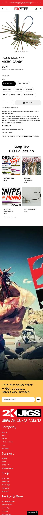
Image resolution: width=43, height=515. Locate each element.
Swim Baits (5, 508)
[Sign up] (38, 399)
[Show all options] (15, 217)
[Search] (6, 9)
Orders (4, 462)
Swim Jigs (5, 491)
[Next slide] (41, 3)
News (3, 445)
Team (3, 435)
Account (4, 458)
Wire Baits (5, 511)
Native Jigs (5, 488)
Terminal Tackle (7, 505)
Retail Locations (7, 442)
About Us (4, 432)
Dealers (4, 439)
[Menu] (2, 9)
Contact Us (5, 448)
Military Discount (7, 468)
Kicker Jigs (5, 478)
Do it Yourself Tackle (8, 501)
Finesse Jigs (6, 485)
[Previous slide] (2, 3)
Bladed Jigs (5, 481)
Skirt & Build (6, 465)
